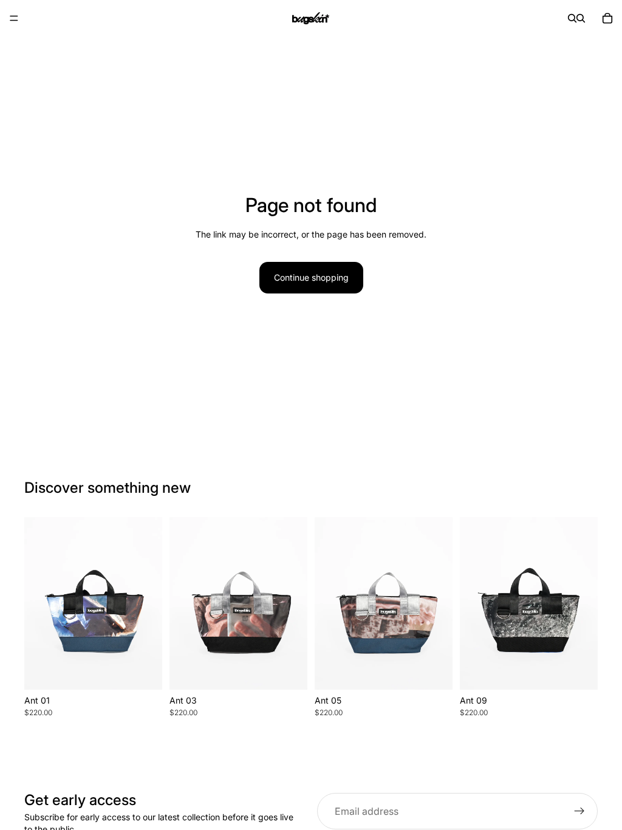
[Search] (572, 18)
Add (153, 670)
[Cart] (607, 18)
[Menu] (14, 18)
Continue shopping (311, 277)
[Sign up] (579, 811)
